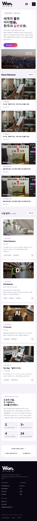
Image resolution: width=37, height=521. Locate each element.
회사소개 (22, 486)
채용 (21, 491)
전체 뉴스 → (31, 74)
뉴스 (21, 488)
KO (26, 4)
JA (23, 4)
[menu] (34, 4)
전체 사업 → (31, 213)
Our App (3, 494)
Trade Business (5, 486)
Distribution (4, 488)
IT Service (4, 491)
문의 (21, 494)
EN (29, 4)
